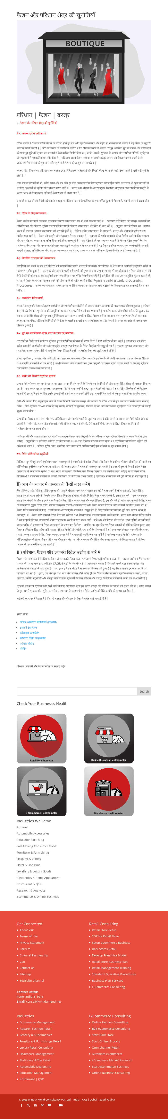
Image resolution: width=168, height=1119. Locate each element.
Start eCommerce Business (110, 1067)
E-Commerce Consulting (108, 987)
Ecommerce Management (37, 1022)
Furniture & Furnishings (33, 852)
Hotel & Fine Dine (29, 865)
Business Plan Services (107, 980)
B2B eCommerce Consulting (111, 1029)
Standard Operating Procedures (114, 974)
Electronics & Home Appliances (38, 878)
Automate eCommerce (107, 1054)
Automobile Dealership (35, 1067)
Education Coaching (30, 840)
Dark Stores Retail (104, 949)
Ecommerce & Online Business (38, 897)
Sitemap (25, 974)
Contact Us (27, 968)
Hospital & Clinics (29, 859)
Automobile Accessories (33, 833)
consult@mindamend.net (43, 1001)
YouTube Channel (32, 980)
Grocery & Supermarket (36, 1035)
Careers (25, 949)
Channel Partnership (34, 955)
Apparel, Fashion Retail (35, 1029)
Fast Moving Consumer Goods (37, 846)
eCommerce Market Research (112, 1060)
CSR (22, 962)
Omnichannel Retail (105, 1047)
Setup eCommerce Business (111, 943)
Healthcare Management (37, 1054)
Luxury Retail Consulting (36, 1047)
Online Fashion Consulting (110, 1022)
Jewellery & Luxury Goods (34, 871)
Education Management (36, 1073)
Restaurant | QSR (32, 1079)
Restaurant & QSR (29, 884)
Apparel (22, 827)
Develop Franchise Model (109, 955)
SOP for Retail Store (105, 936)
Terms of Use (29, 936)
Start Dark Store (103, 1035)
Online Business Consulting (111, 1073)
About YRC (27, 930)
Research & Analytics (31, 890)
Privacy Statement (32, 943)
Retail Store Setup (104, 930)
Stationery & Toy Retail (35, 1060)
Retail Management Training (111, 968)
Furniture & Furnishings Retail (40, 1041)
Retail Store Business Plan (110, 962)
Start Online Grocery (106, 1041)
